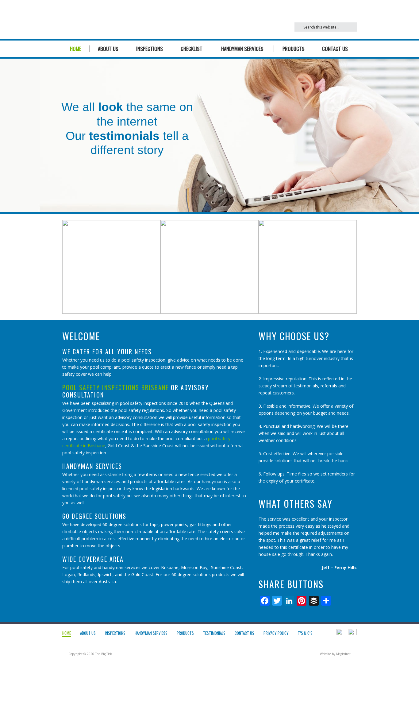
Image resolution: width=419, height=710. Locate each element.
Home (75, 48)
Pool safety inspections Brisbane (115, 387)
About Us (108, 48)
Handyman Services (242, 48)
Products (294, 48)
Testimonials (214, 633)
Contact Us (335, 48)
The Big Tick (120, 19)
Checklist (191, 48)
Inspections (149, 48)
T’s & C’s (305, 633)
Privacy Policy (276, 633)
